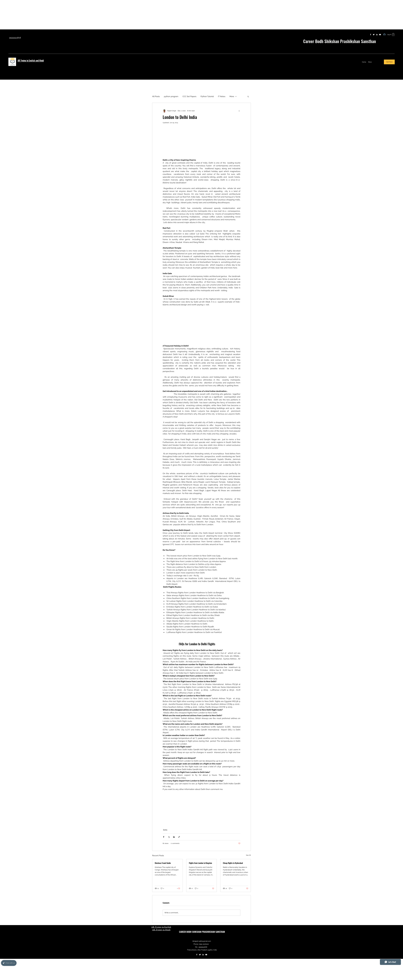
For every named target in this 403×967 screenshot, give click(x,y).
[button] (393, 34)
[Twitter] (374, 35)
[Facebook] (371, 35)
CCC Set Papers (189, 96)
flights (165, 830)
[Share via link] (179, 837)
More (232, 96)
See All (248, 855)
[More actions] (239, 111)
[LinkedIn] (377, 35)
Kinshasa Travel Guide (163, 863)
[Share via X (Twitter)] (169, 837)
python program (171, 96)
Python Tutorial (207, 96)
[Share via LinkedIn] (174, 837)
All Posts (156, 96)
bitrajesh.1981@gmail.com (201, 941)
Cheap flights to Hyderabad (233, 863)
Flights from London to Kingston (200, 863)
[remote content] (201, 144)
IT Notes (221, 96)
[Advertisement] (63, 14)
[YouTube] (380, 35)
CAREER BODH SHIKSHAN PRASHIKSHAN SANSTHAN (202, 931)
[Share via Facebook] (164, 837)
